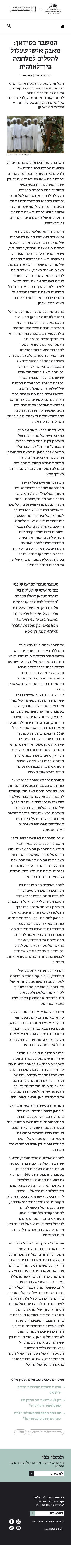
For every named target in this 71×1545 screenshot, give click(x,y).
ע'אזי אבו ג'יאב (43, 75)
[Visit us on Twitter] (18, 1522)
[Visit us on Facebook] (12, 1522)
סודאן (20, 1432)
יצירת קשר (37, 1521)
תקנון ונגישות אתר (54, 1521)
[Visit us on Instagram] (18, 1529)
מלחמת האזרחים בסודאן (46, 1432)
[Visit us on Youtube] (12, 1529)
